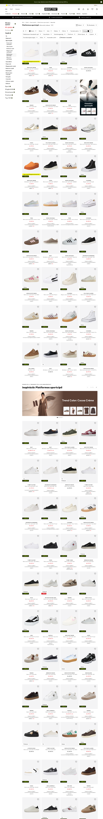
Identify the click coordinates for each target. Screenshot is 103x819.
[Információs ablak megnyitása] (101, 2)
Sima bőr (53, 22)
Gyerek (17, 9)
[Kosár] (97, 9)
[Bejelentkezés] (83, 9)
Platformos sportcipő (43, 22)
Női (6, 9)
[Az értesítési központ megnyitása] (88, 9)
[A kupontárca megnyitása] (79, 9)
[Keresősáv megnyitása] (96, 14)
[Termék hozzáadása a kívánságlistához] (38, 43)
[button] (80, 25)
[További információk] (31, 76)
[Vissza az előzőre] (87, 387)
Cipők (27, 22)
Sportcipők (33, 22)
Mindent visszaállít (66, 37)
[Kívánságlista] (92, 9)
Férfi (11, 9)
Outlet (9, 5)
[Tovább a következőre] (96, 387)
